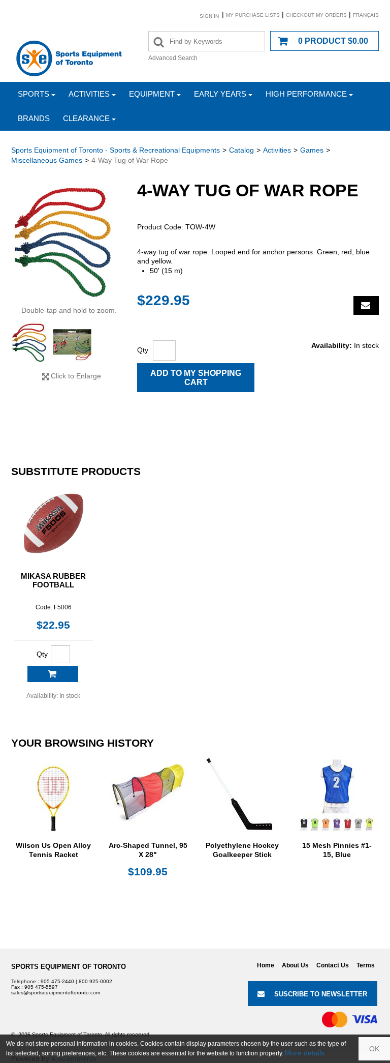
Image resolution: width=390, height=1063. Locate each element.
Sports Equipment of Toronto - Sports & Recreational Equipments (115, 150)
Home (265, 965)
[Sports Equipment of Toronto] (69, 58)
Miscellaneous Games (46, 160)
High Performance (306, 94)
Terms (365, 965)
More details (304, 1053)
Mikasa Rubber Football (53, 580)
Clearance (86, 118)
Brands (34, 118)
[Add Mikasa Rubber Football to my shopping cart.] (52, 674)
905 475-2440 (57, 981)
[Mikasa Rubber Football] (53, 523)
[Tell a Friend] (366, 305)
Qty (142, 350)
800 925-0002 (95, 981)
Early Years (220, 94)
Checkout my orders (316, 15)
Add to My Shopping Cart (195, 378)
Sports (33, 94)
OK (374, 1049)
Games (311, 150)
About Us (295, 965)
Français (366, 15)
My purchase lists (253, 15)
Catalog (241, 150)
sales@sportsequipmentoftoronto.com (55, 992)
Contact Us (332, 965)
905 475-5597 (41, 987)
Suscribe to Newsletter (320, 994)
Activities (89, 94)
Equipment (152, 94)
